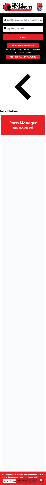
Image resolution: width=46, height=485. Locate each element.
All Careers (10, 50)
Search (23, 37)
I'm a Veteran (23, 50)
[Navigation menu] (41, 7)
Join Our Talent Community (23, 57)
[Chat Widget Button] (41, 480)
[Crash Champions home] (22, 7)
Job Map (36, 50)
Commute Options (24, 52)
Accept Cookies (10, 481)
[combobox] (23, 20)
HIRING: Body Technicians (23, 45)
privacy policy (33, 477)
